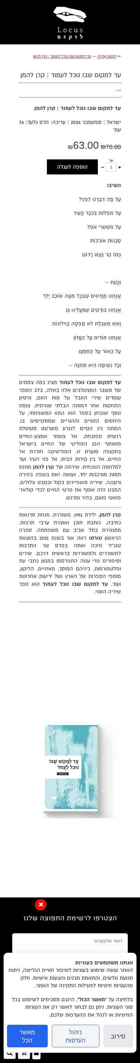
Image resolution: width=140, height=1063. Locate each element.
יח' (111, 160)
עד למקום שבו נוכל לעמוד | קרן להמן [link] (62, 56)
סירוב (118, 1036)
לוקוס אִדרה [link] (107, 56)
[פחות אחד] (102, 167)
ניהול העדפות (75, 1036)
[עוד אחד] (119, 167)
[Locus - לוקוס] (70, 22)
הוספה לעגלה (72, 167)
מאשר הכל (27, 1036)
